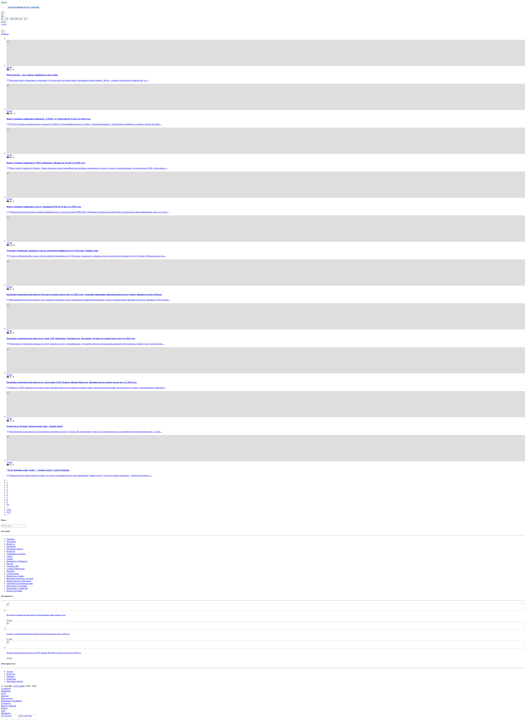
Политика (11, 541)
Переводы (6, 713)
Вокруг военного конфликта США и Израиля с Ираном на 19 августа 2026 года (46, 163)
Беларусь (11, 544)
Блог (3, 710)
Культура (11, 551)
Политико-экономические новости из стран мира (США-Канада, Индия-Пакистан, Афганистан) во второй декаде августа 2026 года (72, 382)
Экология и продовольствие (20, 583)
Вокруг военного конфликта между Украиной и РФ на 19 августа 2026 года (44, 206)
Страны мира (13, 573)
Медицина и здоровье (17, 586)
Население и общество (17, 588)
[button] (3, 16)
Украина (11, 539)
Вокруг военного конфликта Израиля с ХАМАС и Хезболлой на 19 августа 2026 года (48, 119)
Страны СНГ (13, 566)
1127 (9, 512)
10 (8, 505)
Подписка (5, 703)
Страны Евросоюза (16, 568)
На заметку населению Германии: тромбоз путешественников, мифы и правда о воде (36, 615)
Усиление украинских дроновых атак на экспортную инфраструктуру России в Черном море (52, 250)
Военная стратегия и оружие (20, 578)
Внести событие (8, 706)
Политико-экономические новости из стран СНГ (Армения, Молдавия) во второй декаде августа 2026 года (44, 653)
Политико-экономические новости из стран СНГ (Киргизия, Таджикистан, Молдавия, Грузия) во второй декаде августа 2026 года (71, 338)
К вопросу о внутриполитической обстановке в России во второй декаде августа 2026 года (38, 634)
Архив (10, 559)
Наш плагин (7, 698)
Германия (11, 546)
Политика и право (15, 576)
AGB (3, 693)
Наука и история (14, 591)
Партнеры (6, 691)
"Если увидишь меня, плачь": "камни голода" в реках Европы (38, 470)
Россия (10, 563)
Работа (4, 708)
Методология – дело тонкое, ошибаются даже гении (32, 75)
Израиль (10, 571)
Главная (4, 34)
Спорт (9, 556)
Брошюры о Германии (17, 561)
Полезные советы (15, 549)
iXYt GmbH (19, 686)
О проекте (6, 688)
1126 (9, 510)
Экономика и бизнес (16, 554)
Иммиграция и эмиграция (19, 581)
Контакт (5, 696)
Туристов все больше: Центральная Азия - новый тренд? (35, 426)
